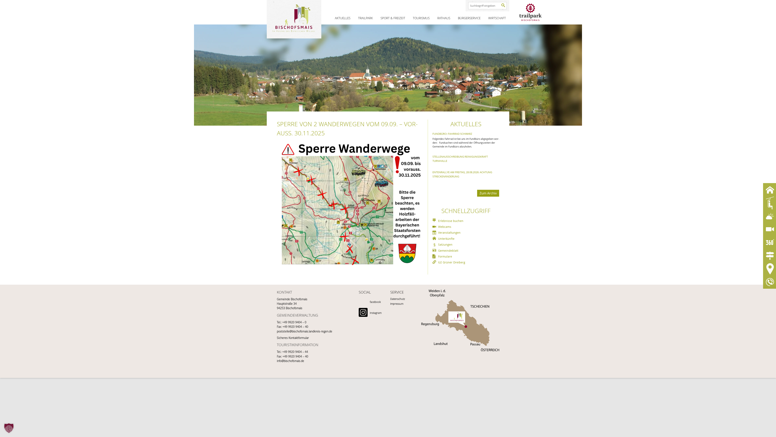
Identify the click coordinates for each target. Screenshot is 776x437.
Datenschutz (397, 299)
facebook (375, 302)
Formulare (445, 256)
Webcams (444, 227)
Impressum (396, 303)
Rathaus (443, 18)
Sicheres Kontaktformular (293, 338)
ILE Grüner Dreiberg (451, 262)
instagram (376, 313)
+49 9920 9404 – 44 (295, 352)
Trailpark (365, 18)
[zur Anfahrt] (460, 313)
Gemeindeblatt (448, 250)
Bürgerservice (469, 18)
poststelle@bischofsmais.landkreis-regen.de (304, 331)
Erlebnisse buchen (450, 221)
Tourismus (421, 18)
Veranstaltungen (449, 232)
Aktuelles (342, 18)
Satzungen (445, 244)
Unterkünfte (446, 239)
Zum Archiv (488, 193)
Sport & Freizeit (393, 18)
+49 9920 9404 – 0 (294, 322)
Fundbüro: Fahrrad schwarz (452, 134)
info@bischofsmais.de (290, 361)
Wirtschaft (497, 18)
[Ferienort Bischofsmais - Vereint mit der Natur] (294, 19)
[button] (9, 428)
